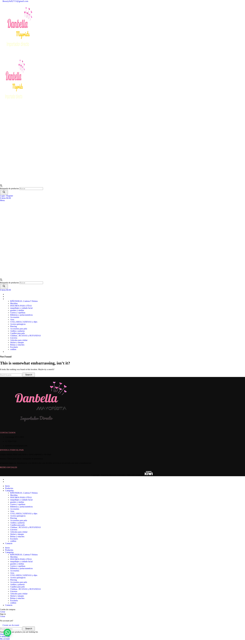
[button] (7, 632)
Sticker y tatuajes (17, 342)
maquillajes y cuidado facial (21, 308)
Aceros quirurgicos (18, 324)
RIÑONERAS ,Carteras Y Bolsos (24, 301)
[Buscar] (4, 192)
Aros (12, 319)
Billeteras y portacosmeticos (21, 315)
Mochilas (14, 303)
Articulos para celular (18, 340)
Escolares (14, 347)
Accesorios (14, 317)
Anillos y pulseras (17, 331)
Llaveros (13, 338)
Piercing (13, 326)
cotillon (13, 349)
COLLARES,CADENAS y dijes (23, 322)
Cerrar (2, 612)
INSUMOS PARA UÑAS (21, 306)
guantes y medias (17, 310)
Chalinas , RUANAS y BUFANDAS (25, 335)
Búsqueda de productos (9, 188)
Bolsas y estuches (17, 345)
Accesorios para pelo (18, 329)
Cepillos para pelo (17, 333)
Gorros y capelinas (17, 313)
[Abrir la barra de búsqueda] (1, 186)
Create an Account (11, 625)
